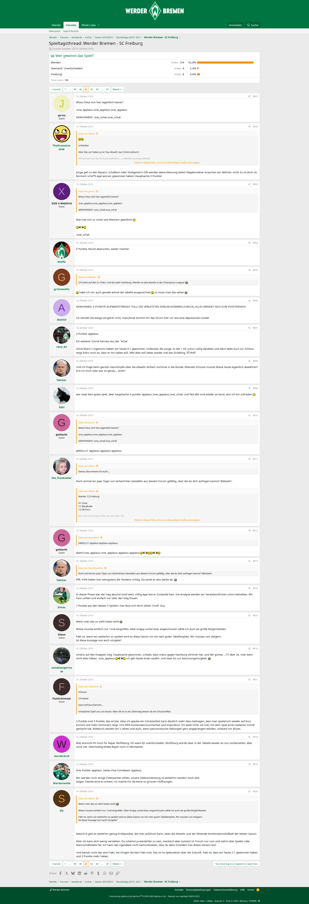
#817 (255, 679)
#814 (255, 588)
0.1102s (234, 901)
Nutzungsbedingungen (198, 889)
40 (80, 89)
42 (91, 89)
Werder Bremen (60, 889)
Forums (71, 25)
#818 (255, 736)
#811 (255, 458)
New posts (54, 31)
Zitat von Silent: (86, 133)
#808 (255, 360)
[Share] (249, 96)
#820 (255, 791)
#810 (255, 415)
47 (107, 89)
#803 (255, 184)
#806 (255, 300)
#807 (255, 327)
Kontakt (179, 889)
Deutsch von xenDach (184, 896)
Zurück (57, 89)
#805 (255, 270)
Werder (56, 25)
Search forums (71, 31)
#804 (255, 242)
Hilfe (242, 889)
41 (86, 89)
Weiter (116, 89)
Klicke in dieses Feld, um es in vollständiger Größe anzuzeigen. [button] (167, 162)
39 (75, 89)
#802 (255, 126)
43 (97, 89)
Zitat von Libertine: (88, 686)
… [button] (70, 89)
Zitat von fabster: (87, 277)
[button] (98, 25)
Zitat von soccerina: (88, 537)
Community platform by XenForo (137, 896)
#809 (255, 388)
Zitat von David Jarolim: (90, 568)
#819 (255, 764)
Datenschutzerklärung (225, 889)
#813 (255, 560)
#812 (255, 530)
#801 (255, 96)
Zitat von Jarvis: (86, 191)
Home (250, 889)
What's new (89, 25)
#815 (255, 615)
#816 (255, 648)
